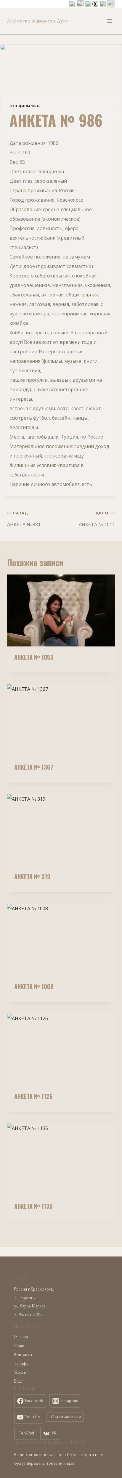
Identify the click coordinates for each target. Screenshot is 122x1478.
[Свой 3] (111, 4)
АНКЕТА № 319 (32, 876)
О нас (19, 1345)
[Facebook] (72, 4)
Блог (18, 1381)
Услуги (20, 1372)
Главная (21, 1336)
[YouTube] (103, 4)
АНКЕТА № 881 (24, 519)
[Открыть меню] (109, 20)
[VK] (88, 4)
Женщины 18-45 (24, 106)
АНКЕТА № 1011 (97, 519)
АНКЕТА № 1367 (33, 767)
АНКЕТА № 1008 (34, 986)
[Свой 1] (95, 4)
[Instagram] (80, 3)
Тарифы (21, 1363)
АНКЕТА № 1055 (34, 657)
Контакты (23, 1354)
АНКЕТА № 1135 (33, 1206)
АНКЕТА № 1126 (33, 1096)
